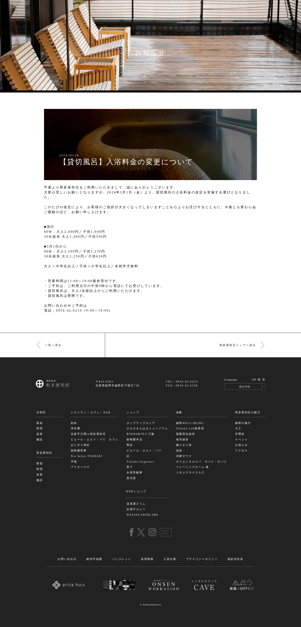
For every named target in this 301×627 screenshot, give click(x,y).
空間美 (240, 434)
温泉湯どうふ (136, 503)
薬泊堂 (131, 478)
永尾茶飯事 (135, 472)
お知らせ (241, 445)
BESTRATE (165, 532)
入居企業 (169, 559)
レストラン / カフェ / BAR (91, 412)
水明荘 (41, 412)
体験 (179, 412)
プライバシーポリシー (202, 559)
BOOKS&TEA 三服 (141, 434)
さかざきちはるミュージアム (147, 428)
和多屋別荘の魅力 (247, 412)
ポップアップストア (141, 423)
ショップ (133, 412)
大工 (238, 428)
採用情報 (147, 559)
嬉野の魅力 (243, 423)
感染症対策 (235, 559)
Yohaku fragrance (140, 461)
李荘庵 (75, 428)
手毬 (74, 461)
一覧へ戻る (53, 345)
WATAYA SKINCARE (142, 514)
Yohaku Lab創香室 (190, 428)
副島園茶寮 (79, 450)
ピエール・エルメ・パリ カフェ (95, 439)
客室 (39, 423)
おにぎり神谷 (80, 445)
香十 (130, 467)
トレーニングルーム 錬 (192, 467)
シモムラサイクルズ (190, 472)
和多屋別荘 (44, 452)
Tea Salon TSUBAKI (87, 456)
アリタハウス (80, 467)
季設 (130, 445)
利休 (74, 423)
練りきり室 (184, 445)
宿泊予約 (244, 386)
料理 (39, 428)
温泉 (39, 434)
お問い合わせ (67, 559)
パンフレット (121, 559)
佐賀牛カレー (136, 509)
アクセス (241, 450)
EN (254, 379)
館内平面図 (94, 559)
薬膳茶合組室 (185, 434)
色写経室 (182, 439)
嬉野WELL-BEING (190, 423)
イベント (241, 439)
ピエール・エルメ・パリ (144, 450)
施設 (39, 439)
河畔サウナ (184, 456)
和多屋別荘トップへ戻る (238, 345)
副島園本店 (135, 439)
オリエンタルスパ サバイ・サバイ (201, 461)
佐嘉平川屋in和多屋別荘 (88, 434)
